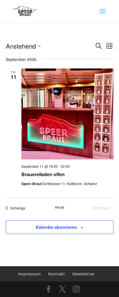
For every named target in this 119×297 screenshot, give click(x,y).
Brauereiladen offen (43, 174)
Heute (59, 207)
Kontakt (56, 274)
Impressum (29, 274)
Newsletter (83, 274)
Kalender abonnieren (56, 227)
